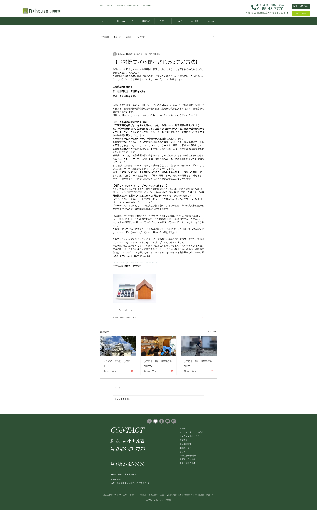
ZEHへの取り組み (174, 495)
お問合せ (209, 495)
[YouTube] (167, 421)
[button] (213, 37)
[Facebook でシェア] (114, 310)
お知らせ (117, 37)
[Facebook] (161, 421)
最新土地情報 (185, 444)
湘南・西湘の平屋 (187, 463)
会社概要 (142, 495)
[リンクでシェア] (132, 310)
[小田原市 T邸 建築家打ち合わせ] (199, 346)
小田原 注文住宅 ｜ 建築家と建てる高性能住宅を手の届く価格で (125, 5)
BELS (162, 495)
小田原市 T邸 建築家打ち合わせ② (158, 363)
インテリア (140, 37)
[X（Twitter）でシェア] (120, 310)
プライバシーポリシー (127, 495)
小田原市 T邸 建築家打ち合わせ (198, 363)
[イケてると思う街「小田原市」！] (118, 346)
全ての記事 (104, 37)
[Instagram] (173, 421)
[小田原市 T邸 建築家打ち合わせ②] (158, 346)
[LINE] (155, 421)
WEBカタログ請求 (188, 456)
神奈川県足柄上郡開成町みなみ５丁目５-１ (267, 13)
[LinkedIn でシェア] (126, 310)
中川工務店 (199, 495)
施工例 (128, 37)
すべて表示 (212, 331)
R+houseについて (109, 495)
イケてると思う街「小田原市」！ (116, 363)
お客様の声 (188, 495)
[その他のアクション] (202, 54)
